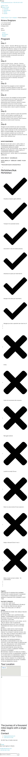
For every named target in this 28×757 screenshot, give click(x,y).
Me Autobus (5, 34)
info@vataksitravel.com (7, 2)
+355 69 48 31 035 (18, 2)
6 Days (4, 32)
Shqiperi (4, 36)
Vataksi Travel (4, 5)
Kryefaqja (6, 8)
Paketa (5, 12)
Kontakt (5, 13)
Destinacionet (7, 10)
